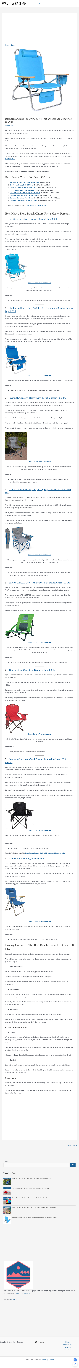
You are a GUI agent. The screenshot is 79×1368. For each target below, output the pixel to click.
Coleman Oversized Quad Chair (21, 198)
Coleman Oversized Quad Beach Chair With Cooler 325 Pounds (35, 760)
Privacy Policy (67, 1347)
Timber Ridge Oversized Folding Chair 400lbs (32, 670)
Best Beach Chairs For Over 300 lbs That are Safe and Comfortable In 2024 (34, 1217)
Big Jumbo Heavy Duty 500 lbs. (21, 185)
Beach (13, 45)
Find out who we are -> (22, 1294)
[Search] (73, 1165)
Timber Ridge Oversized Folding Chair (24, 195)
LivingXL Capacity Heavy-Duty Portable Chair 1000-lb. (37, 397)
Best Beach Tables (32, 853)
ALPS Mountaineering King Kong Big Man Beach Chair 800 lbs (38, 491)
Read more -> (10, 159)
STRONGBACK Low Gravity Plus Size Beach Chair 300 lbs (39, 582)
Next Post (72, 1145)
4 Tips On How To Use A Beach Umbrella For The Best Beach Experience (34, 1198)
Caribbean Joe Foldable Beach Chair (23, 200)
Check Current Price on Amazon (39, 555)
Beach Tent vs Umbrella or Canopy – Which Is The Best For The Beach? (34, 1207)
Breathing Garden (48, 1360)
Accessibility (67, 1345)
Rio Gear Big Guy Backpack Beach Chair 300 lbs (34, 218)
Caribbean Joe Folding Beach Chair (26, 858)
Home (7, 45)
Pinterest (14, 1299)
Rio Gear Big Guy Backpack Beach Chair (25, 182)
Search (5, 1161)
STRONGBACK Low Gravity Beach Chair (25, 193)
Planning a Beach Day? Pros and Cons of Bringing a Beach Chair (31, 1178)
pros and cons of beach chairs (36, 205)
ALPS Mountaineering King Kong (22, 190)
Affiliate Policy (67, 1350)
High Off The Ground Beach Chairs (52, 853)
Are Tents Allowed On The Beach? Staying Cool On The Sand (31, 1188)
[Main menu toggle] (39, 3)
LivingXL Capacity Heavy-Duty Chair (23, 187)
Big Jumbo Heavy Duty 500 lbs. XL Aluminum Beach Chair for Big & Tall (39, 309)
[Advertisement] (39, 29)
